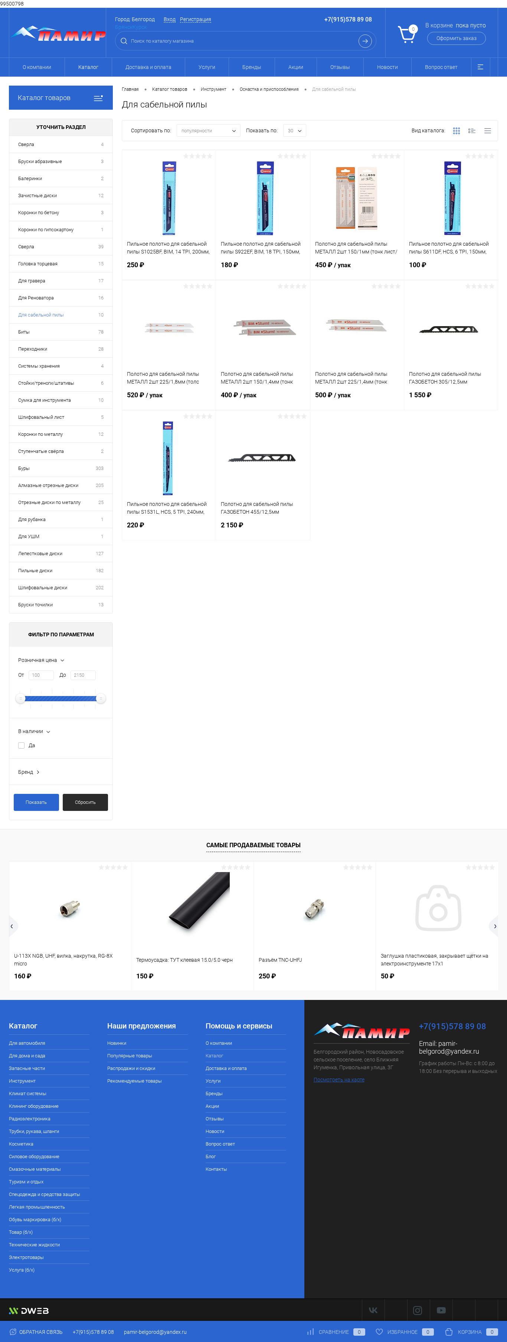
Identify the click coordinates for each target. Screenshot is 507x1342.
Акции (295, 67)
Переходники (32, 349)
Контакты (216, 1169)
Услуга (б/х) (22, 1270)
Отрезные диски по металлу (49, 502)
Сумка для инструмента (44, 400)
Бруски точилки (35, 604)
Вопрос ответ (441, 67)
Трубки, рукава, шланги (34, 1131)
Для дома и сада (27, 1055)
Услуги (207, 67)
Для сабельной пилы (41, 315)
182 (100, 570)
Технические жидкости (34, 1244)
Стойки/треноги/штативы (46, 383)
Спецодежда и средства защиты (44, 1194)
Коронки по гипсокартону (45, 229)
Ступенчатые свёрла (41, 451)
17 (101, 281)
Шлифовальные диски (42, 587)
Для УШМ (28, 536)
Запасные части (27, 1068)
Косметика (21, 1144)
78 (101, 332)
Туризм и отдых (26, 1181)
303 (100, 468)
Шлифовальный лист (41, 417)
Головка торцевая (38, 263)
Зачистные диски (37, 195)
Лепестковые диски (40, 553)
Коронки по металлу (40, 434)
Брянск (124, 27)
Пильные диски (35, 570)
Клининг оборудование (34, 1106)
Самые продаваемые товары (253, 845)
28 (101, 349)
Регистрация (195, 19)
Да (32, 745)
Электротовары (26, 1257)
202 (100, 587)
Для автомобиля (27, 1043)
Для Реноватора (36, 298)
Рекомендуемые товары (134, 1081)
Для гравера (31, 281)
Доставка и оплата (148, 67)
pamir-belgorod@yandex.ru (449, 1047)
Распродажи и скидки (131, 1068)
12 (101, 195)
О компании (37, 67)
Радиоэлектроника (29, 1118)
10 (101, 315)
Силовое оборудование (34, 1156)
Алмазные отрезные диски (48, 485)
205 (100, 485)
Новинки (116, 1043)
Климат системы (27, 1093)
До (62, 675)
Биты (24, 332)
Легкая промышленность (37, 1207)
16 (101, 298)
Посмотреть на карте (339, 1080)
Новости (387, 67)
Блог (211, 1156)
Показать (36, 802)
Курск (140, 27)
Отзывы (340, 67)
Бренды (251, 67)
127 (100, 553)
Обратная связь (40, 1332)
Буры (24, 468)
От (21, 675)
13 (101, 604)
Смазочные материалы (35, 1169)
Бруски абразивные (40, 161)
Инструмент (22, 1081)
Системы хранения (39, 366)
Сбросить (85, 802)
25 (101, 502)
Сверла (26, 144)
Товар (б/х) (21, 1232)
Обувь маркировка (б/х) (35, 1219)
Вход (170, 19)
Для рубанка (32, 519)
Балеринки (30, 178)
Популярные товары (129, 1055)
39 (101, 246)
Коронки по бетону (38, 212)
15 (101, 263)
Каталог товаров (44, 98)
